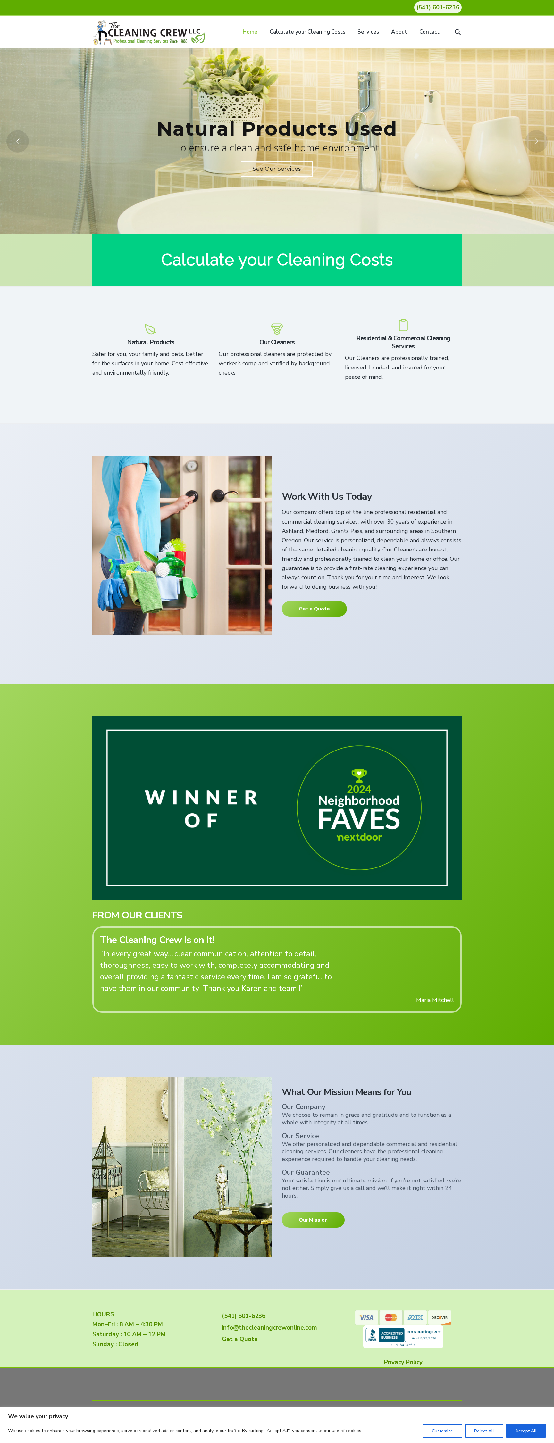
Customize (442, 1431)
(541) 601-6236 (437, 7)
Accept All (526, 1431)
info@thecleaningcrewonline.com (268, 1327)
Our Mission (313, 1219)
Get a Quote (314, 608)
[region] (277, 1425)
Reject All (484, 1431)
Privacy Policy (403, 1361)
